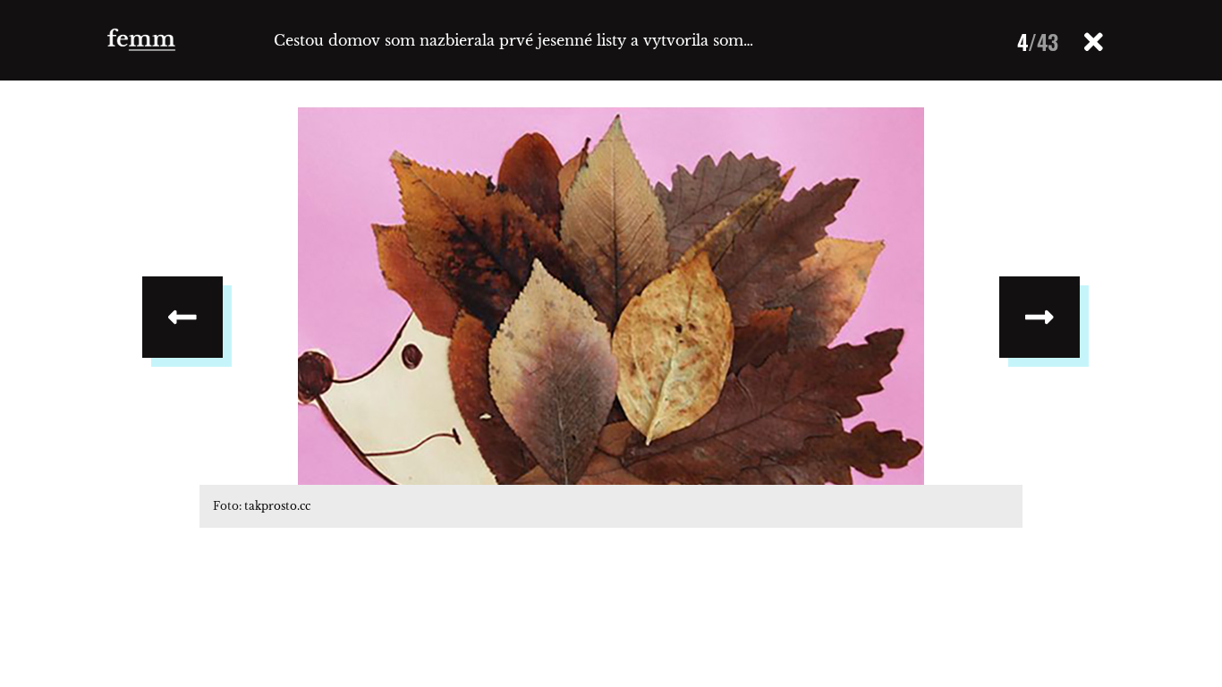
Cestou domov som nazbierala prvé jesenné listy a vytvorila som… (513, 40)
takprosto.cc (277, 506)
